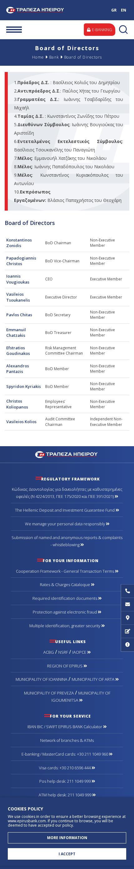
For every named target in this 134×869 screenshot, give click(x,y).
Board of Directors (83, 57)
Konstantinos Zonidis (19, 243)
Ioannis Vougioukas (17, 279)
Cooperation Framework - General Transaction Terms (65, 571)
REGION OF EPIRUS (65, 666)
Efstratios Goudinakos (18, 350)
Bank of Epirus (36, 10)
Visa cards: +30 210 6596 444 (65, 768)
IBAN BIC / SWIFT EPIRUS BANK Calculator (65, 726)
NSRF (63, 652)
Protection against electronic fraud (65, 612)
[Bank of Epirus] (67, 454)
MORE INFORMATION (67, 837)
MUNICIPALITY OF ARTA (93, 679)
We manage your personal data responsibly (65, 524)
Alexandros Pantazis (17, 369)
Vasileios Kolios (21, 421)
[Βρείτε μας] (127, 618)
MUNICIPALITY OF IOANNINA (41, 679)
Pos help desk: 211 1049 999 (65, 781)
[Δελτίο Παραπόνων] (127, 631)
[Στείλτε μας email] (127, 604)
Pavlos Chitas (19, 315)
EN (123, 10)
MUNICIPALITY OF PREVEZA (49, 693)
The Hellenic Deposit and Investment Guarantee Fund (65, 510)
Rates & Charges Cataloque (65, 584)
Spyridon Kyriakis (23, 386)
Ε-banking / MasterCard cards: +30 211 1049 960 (65, 754)
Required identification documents (65, 598)
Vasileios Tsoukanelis (18, 297)
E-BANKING (101, 29)
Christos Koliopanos (17, 404)
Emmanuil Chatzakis (16, 332)
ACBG (48, 652)
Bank (54, 57)
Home (38, 57)
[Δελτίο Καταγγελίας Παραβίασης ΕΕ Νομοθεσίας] (127, 645)
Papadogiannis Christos (21, 261)
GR (114, 10)
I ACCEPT (67, 854)
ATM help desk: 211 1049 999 (65, 795)
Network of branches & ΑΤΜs (67, 740)
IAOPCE (79, 652)
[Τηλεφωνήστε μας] (127, 591)
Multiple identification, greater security (65, 625)
